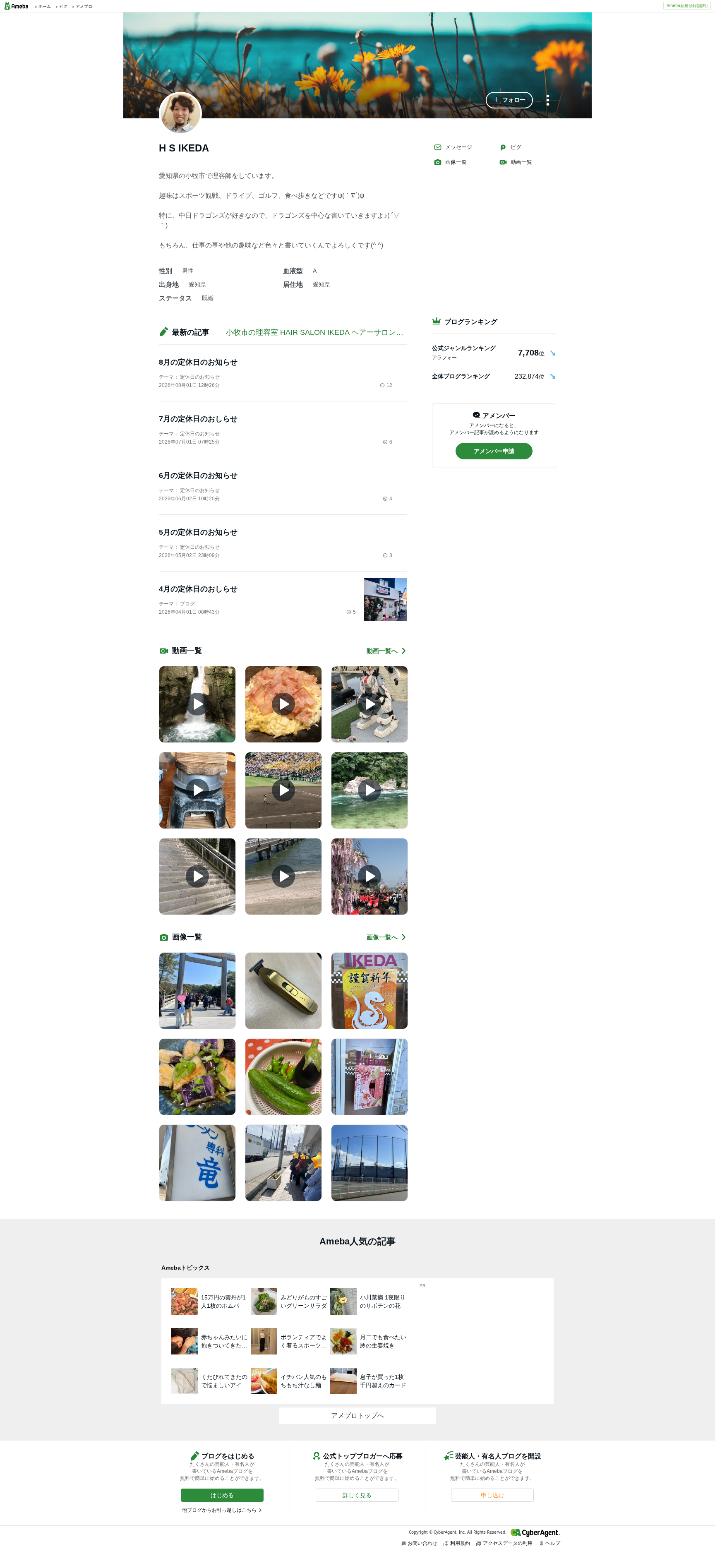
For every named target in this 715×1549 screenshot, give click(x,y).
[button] (509, 100)
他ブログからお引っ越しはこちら (219, 1510)
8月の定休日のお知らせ (198, 362)
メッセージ (458, 147)
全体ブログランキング (461, 376)
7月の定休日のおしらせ (198, 419)
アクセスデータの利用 (508, 1543)
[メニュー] (548, 101)
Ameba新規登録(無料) (687, 5)
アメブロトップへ (357, 1415)
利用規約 (460, 1543)
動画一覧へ (382, 650)
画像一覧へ (382, 937)
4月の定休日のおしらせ (198, 589)
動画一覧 (521, 162)
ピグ (516, 147)
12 (389, 385)
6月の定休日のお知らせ (198, 475)
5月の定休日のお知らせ (198, 532)
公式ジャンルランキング (464, 348)
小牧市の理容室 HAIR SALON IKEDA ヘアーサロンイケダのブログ (337, 332)
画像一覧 (456, 162)
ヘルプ (552, 1543)
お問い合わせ (422, 1543)
